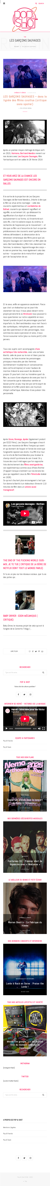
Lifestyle (25, 1037)
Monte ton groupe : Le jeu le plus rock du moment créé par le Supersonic (25, 1045)
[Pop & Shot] (25, 19)
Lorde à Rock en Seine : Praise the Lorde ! (25, 985)
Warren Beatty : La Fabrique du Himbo (25, 924)
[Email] (42, 651)
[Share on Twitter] (36, 651)
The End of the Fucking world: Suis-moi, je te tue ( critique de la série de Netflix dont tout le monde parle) (24, 564)
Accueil (16, 46)
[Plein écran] (43, 728)
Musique (25, 856)
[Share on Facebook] (32, 651)
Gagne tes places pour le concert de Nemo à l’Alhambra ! (25, 801)
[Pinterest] (39, 651)
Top (25, 1181)
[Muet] (39, 728)
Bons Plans (25, 795)
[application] (25, 719)
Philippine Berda (26, 108)
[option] (25, 785)
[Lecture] (6, 728)
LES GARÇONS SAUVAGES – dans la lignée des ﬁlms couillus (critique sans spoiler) (25, 100)
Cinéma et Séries (20, 92)
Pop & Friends (8, 741)
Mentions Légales (9, 1127)
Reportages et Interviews (25, 979)
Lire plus (14, 651)
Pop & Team (7, 747)
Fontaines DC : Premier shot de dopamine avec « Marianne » (25, 862)
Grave (10, 439)
